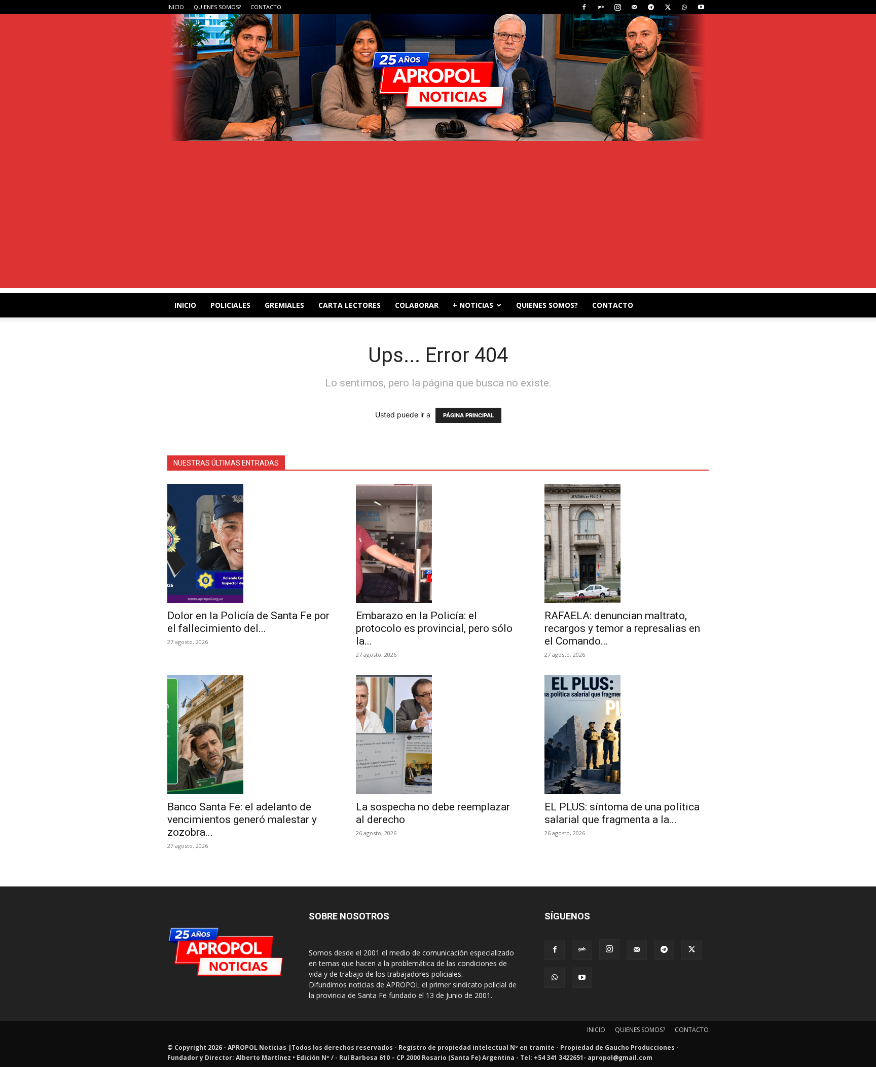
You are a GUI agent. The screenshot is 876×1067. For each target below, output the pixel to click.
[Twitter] (667, 7)
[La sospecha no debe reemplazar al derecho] (438, 734)
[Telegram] (651, 7)
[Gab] (600, 7)
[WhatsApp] (684, 7)
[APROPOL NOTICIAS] (438, 77)
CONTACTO (265, 7)
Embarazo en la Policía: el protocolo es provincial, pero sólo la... (434, 628)
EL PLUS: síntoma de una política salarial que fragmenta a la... (622, 813)
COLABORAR (417, 305)
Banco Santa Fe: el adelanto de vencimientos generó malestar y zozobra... (242, 819)
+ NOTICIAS (473, 305)
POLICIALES (230, 305)
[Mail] (634, 7)
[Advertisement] (438, 217)
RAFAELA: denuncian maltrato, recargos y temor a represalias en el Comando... (622, 628)
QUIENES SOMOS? (217, 7)
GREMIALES (284, 305)
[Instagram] (617, 7)
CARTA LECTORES (349, 305)
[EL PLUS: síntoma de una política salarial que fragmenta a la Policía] (626, 734)
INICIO (175, 7)
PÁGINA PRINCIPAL (468, 415)
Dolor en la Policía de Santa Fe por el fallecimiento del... (248, 622)
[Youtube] (701, 7)
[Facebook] (584, 7)
